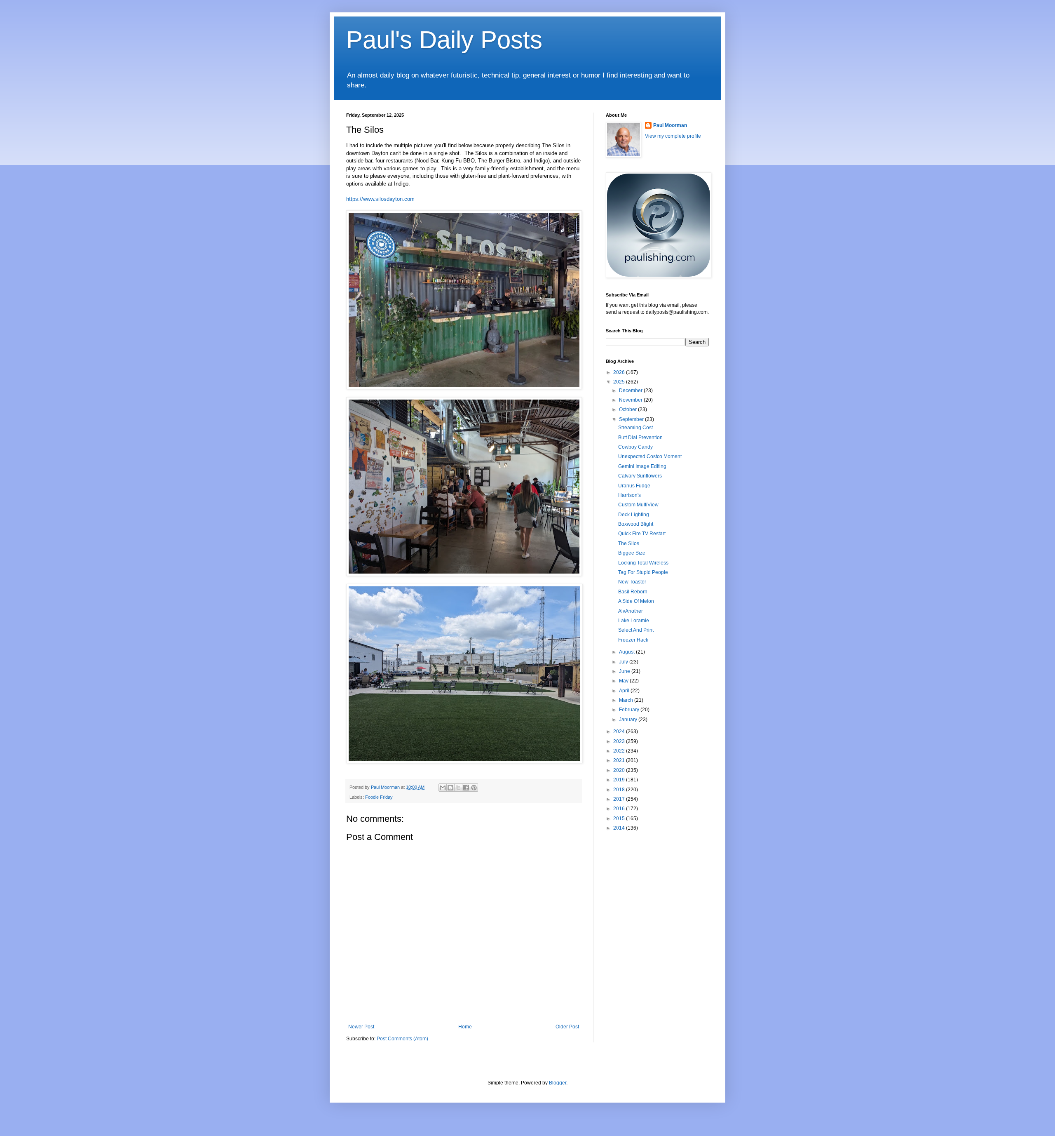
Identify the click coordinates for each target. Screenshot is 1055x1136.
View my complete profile (673, 136)
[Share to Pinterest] (474, 787)
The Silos (628, 543)
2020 (619, 770)
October (628, 409)
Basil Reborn (632, 592)
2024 (619, 731)
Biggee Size (631, 553)
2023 (619, 741)
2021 (619, 760)
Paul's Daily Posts (444, 40)
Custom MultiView (638, 505)
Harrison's (629, 495)
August (627, 652)
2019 (619, 780)
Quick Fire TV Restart (642, 533)
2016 (619, 808)
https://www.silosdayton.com (380, 199)
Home (465, 1027)
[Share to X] (458, 787)
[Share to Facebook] (466, 787)
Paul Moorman (670, 125)
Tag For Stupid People (643, 572)
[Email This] (442, 787)
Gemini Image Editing (642, 466)
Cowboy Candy (635, 447)
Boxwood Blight (635, 524)
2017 (619, 799)
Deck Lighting (633, 514)
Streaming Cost (635, 427)
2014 (619, 828)
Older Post (567, 1027)
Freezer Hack (633, 640)
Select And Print (636, 630)
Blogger (557, 1083)
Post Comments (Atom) (402, 1039)
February (629, 710)
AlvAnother (630, 611)
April (625, 691)
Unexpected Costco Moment (650, 456)
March (626, 700)
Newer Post (361, 1027)
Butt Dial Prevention (640, 437)
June (625, 671)
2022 (619, 751)
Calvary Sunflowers (640, 476)
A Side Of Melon (636, 601)
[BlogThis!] (450, 787)
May (624, 681)
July (624, 662)
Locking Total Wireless (643, 563)
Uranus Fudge (634, 486)
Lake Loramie (633, 620)
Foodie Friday (379, 797)
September (632, 419)
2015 (619, 818)
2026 (619, 372)
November (631, 400)
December (631, 390)
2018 (619, 790)
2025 (619, 382)
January (628, 719)
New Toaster (632, 582)
